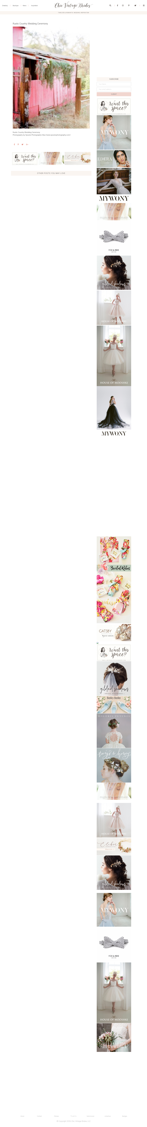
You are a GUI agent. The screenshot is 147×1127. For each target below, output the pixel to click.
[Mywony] (114, 132)
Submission (90, 1116)
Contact (39, 1116)
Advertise (108, 1116)
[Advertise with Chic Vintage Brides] (25, 158)
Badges (124, 1116)
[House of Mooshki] (114, 307)
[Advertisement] (114, 61)
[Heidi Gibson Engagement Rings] (114, 632)
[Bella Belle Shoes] (114, 704)
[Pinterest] (128, 5)
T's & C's (73, 1116)
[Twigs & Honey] (114, 765)
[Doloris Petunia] (114, 730)
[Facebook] (117, 5)
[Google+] (27, 144)
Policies (56, 1116)
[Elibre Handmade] (77, 158)
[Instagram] (123, 5)
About (22, 1116)
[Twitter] (135, 5)
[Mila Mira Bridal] (114, 1037)
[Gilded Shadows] (114, 273)
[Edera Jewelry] (114, 158)
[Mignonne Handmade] (51, 158)
